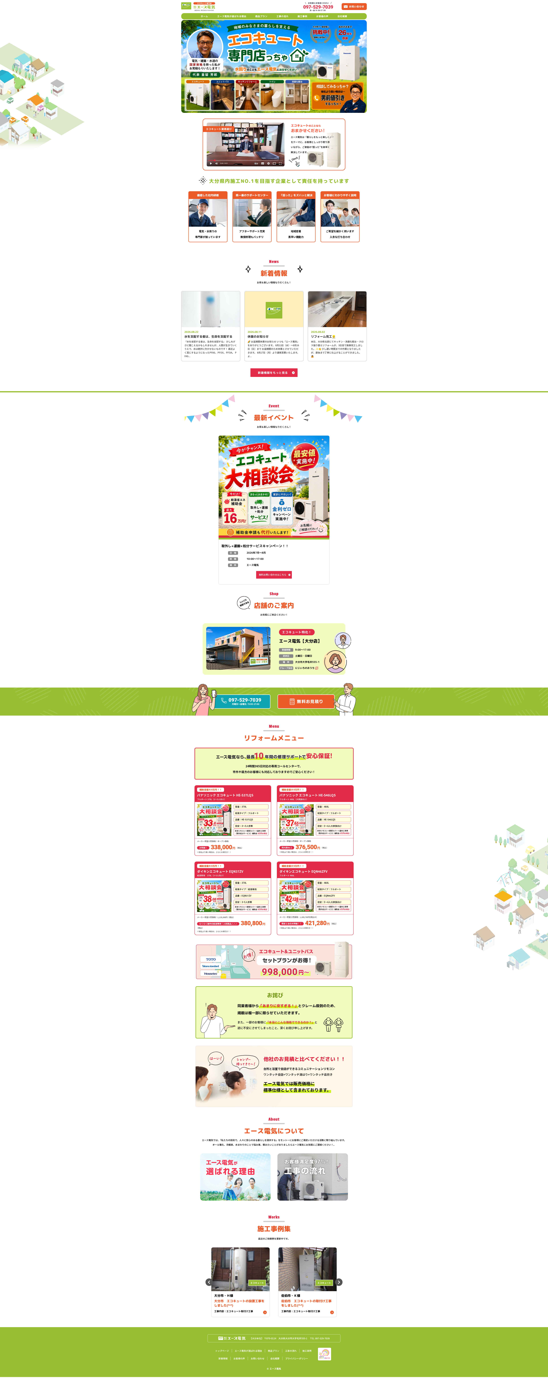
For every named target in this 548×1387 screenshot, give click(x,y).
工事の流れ (282, 16)
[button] (246, 123)
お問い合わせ (257, 1358)
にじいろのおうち (305, 668)
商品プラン (261, 16)
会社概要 (342, 16)
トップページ (222, 1350)
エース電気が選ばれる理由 (231, 16)
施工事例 (302, 16)
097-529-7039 (322, 1338)
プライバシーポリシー (296, 1358)
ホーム (204, 16)
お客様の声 (322, 16)
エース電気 (275, 1368)
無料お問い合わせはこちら (272, 574)
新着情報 (223, 1358)
